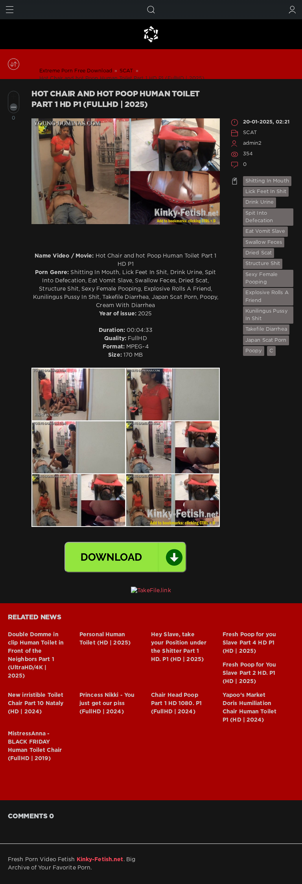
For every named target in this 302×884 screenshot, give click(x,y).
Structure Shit (262, 264)
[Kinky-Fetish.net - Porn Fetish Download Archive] (151, 34)
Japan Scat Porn (266, 340)
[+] (13, 96)
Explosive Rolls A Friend (267, 296)
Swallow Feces (263, 242)
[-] (13, 107)
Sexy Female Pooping (261, 278)
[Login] (292, 9)
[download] (125, 557)
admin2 (252, 143)
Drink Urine (259, 202)
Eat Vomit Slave (265, 231)
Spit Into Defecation (259, 217)
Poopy (253, 351)
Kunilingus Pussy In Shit (266, 315)
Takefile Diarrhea (266, 329)
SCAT (250, 133)
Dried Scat (258, 253)
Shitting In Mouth (267, 181)
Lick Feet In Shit (265, 192)
